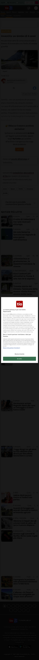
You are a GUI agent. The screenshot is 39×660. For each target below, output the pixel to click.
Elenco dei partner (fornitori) (11, 348)
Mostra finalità (19, 354)
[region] (19, 330)
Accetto (19, 358)
